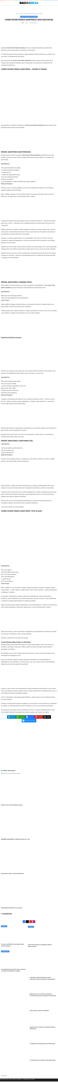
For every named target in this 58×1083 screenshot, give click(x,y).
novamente (14, 598)
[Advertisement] (29, 36)
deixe (38, 492)
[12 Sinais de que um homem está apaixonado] (15, 1067)
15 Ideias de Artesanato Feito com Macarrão (42, 1043)
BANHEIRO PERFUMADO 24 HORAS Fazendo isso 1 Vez (15, 839)
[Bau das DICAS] (29, 2)
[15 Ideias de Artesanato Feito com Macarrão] (15, 1050)
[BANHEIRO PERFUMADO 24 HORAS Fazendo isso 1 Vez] (29, 823)
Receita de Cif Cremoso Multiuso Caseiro (12, 805)
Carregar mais (4, 1075)
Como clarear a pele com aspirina (39, 1010)
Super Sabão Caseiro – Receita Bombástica (12, 873)
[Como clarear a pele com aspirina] (15, 1017)
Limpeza (21, 13)
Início (17, 13)
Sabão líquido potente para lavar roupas (11, 907)
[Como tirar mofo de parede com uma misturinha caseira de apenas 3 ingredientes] (15, 984)
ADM (23, 22)
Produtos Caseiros (32, 16)
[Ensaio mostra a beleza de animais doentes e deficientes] (15, 1034)
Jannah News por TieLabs (29, 1079)
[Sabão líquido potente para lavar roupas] (29, 891)
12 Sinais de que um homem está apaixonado (42, 1060)
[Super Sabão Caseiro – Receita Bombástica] (29, 857)
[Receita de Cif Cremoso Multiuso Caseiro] (29, 788)
